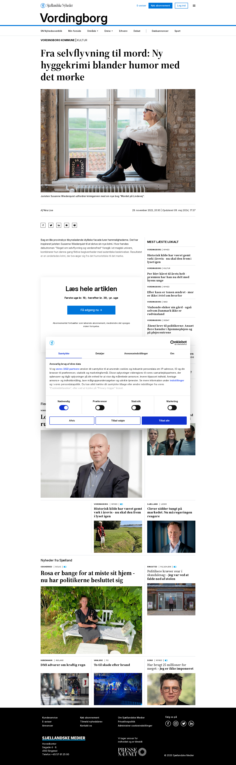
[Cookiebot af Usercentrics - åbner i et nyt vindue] (173, 342)
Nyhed (114, 504)
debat (166, 320)
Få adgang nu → (91, 310)
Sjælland (152, 504)
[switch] (100, 407)
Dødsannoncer (160, 31)
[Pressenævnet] (132, 749)
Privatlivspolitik (126, 721)
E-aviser (141, 5)
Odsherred (46, 567)
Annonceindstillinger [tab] (136, 353)
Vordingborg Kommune (58, 40)
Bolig (58, 567)
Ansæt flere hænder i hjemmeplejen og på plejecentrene (170, 329)
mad (165, 302)
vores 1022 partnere (68, 369)
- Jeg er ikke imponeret (170, 667)
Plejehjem (165, 567)
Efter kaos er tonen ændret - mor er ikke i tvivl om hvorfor (170, 293)
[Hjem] (57, 5)
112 (107, 660)
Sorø (150, 660)
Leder (164, 504)
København (46, 660)
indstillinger (177, 380)
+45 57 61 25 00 (60, 754)
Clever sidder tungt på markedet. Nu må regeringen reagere (169, 512)
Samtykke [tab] (63, 353)
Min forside (74, 31)
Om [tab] (172, 353)
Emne (108, 31)
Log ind (181, 5)
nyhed (166, 250)
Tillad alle (164, 420)
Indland (60, 660)
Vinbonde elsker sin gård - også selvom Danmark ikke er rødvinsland (169, 310)
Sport (177, 31)
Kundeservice (50, 717)
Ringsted (152, 567)
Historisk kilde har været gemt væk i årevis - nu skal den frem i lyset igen (169, 258)
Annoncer (47, 725)
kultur (166, 268)
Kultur (82, 40)
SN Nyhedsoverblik (51, 31)
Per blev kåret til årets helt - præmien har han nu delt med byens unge (168, 277)
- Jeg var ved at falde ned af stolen (168, 575)
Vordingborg (154, 250)
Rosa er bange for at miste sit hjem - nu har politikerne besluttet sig (88, 576)
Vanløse (98, 660)
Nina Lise (48, 210)
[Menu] (194, 6)
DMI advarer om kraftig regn (63, 665)
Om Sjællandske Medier (131, 717)
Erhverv (123, 31)
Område (91, 31)
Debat (137, 31)
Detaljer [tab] (100, 353)
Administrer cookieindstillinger (135, 725)
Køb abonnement (160, 5)
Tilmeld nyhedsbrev (91, 721)
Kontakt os (86, 725)
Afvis (72, 420)
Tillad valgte (118, 420)
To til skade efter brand (112, 665)
